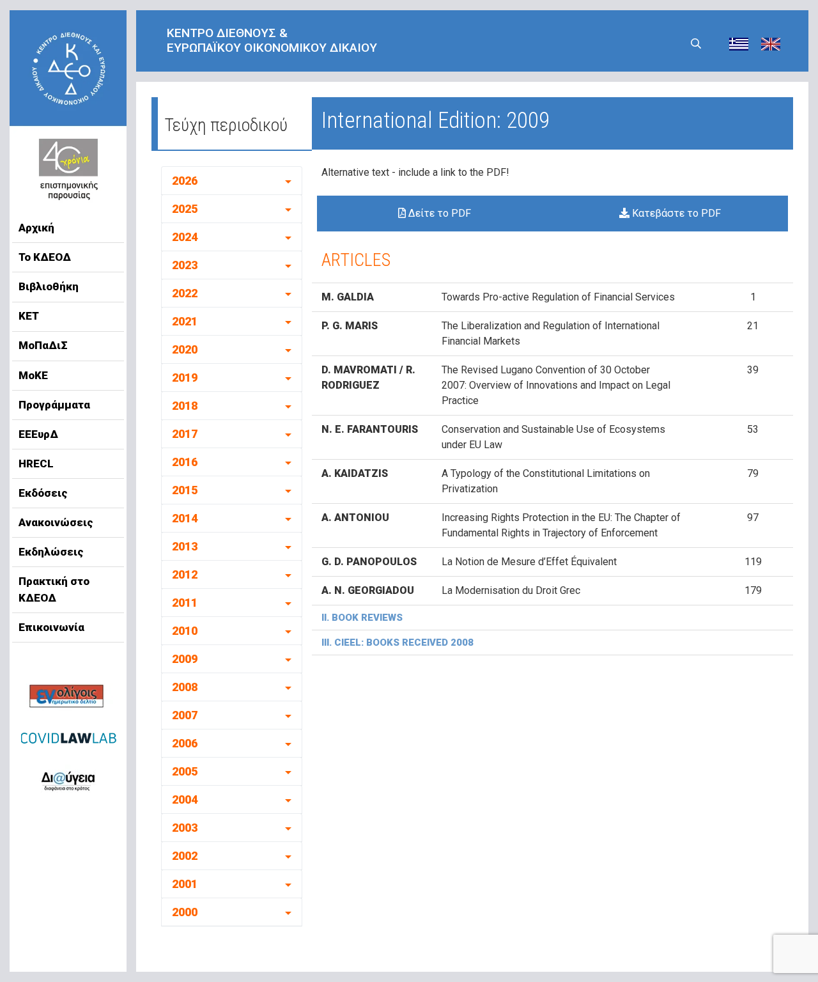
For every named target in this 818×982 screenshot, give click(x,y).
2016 (184, 462)
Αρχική (36, 227)
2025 (184, 208)
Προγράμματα (54, 404)
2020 (184, 349)
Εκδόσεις (43, 493)
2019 (184, 377)
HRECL (36, 463)
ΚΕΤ (29, 315)
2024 (184, 237)
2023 (184, 265)
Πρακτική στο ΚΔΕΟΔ (54, 589)
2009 (184, 659)
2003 (184, 827)
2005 (184, 771)
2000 (184, 912)
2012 (184, 574)
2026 (184, 180)
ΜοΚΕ (33, 375)
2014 (184, 518)
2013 (184, 546)
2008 (184, 687)
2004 (184, 799)
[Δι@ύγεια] (68, 779)
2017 (184, 433)
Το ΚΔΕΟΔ (45, 257)
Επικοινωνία (51, 627)
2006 (184, 743)
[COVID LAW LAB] (68, 738)
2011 (184, 602)
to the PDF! (483, 172)
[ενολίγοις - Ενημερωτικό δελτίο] (68, 697)
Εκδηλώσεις (51, 551)
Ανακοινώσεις (56, 522)
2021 (184, 321)
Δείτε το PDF (438, 213)
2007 (184, 715)
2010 (184, 630)
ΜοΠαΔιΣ (43, 345)
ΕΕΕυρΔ (38, 434)
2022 (184, 293)
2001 (184, 884)
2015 (184, 490)
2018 (184, 405)
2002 (184, 855)
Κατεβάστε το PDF (675, 213)
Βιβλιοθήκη (49, 286)
